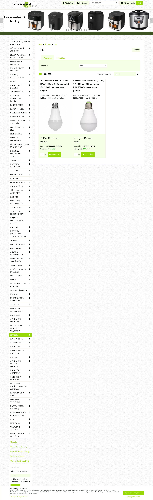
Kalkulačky (16, 186)
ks (45, 154)
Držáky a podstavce (15, 139)
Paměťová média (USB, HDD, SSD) (18, 413)
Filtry (13, 81)
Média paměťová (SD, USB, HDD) (18, 56)
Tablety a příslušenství (17, 212)
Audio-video (16, 207)
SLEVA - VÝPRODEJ (18, 290)
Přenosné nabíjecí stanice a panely (18, 386)
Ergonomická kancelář (17, 299)
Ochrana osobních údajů (20, 451)
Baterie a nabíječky (15, 165)
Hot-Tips (14, 178)
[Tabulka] (50, 75)
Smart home (16, 265)
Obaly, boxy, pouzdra (16, 62)
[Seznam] (45, 75)
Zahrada (14, 304)
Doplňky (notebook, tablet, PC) (16, 153)
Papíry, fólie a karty (17, 394)
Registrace (83, 3)
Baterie (14, 357)
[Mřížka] (40, 75)
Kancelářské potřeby (17, 69)
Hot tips (14, 197)
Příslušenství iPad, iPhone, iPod (19, 145)
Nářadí (13, 294)
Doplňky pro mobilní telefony (16, 328)
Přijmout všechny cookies (133, 493)
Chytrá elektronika (16, 253)
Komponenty (16, 339)
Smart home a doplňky (17, 434)
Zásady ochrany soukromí (19, 496)
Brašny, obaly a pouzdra (18, 270)
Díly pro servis (17, 244)
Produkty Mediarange (16, 309)
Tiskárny (15, 170)
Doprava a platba (17, 456)
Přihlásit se (68, 3)
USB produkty (17, 116)
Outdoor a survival (15, 378)
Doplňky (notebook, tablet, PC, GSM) (18, 234)
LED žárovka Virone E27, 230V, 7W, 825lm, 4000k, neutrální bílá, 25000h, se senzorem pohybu (88, 85)
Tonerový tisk (17, 92)
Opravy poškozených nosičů (17, 220)
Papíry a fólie (17, 109)
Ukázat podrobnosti (133, 497)
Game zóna (15, 248)
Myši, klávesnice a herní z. (18, 121)
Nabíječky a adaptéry (16, 371)
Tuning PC (15, 160)
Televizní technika (15, 428)
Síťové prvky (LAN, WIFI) (16, 191)
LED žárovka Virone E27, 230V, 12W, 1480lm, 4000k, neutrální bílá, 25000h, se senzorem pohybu (55, 85)
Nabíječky (15, 346)
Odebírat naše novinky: (19, 471)
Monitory (15, 423)
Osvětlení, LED (17, 182)
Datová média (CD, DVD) (17, 407)
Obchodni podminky (18, 446)
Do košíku (55, 154)
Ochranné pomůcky (15, 320)
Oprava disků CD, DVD (19, 460)
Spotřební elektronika (16, 202)
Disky (13, 279)
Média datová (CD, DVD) (17, 49)
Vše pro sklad (17, 342)
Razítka (14, 227)
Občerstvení (16, 174)
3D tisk (13, 240)
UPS (12, 419)
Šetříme (14, 335)
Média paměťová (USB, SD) (18, 284)
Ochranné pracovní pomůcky (15, 364)
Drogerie (14, 315)
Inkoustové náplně (16, 86)
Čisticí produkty (18, 113)
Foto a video (16, 276)
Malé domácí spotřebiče (16, 259)
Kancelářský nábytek (17, 351)
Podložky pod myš (17, 128)
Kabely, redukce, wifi (17, 75)
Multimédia (16, 134)
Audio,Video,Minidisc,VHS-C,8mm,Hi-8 (21, 42)
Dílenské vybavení (15, 400)
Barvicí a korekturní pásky (16, 98)
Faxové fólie (16, 105)
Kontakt (13, 442)
